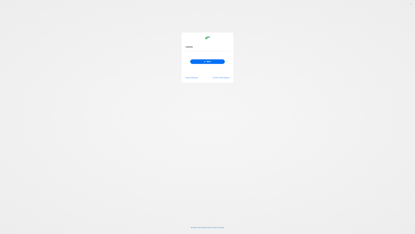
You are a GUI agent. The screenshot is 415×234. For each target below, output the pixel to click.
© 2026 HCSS (195, 227)
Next (209, 62)
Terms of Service (218, 227)
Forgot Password (191, 78)
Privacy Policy (206, 227)
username (189, 47)
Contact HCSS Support (221, 78)
